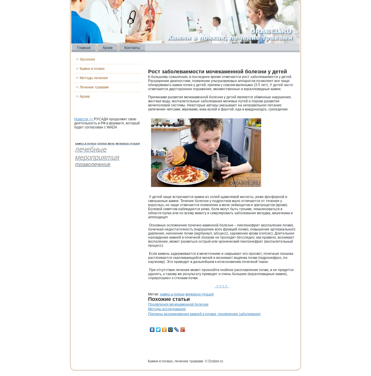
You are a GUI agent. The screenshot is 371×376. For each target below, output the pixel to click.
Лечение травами (94, 87)
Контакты (132, 48)
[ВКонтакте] (152, 329)
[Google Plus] (183, 329)
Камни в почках (92, 69)
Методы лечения (94, 78)
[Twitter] (158, 329)
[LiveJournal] (177, 329)
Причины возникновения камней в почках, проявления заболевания (204, 314)
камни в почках (172, 294)
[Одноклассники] (164, 329)
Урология (87, 59)
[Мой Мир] (171, 329)
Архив (107, 48)
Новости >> (84, 119)
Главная (84, 48)
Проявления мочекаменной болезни (178, 304)
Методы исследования (167, 309)
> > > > (222, 286)
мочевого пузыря (200, 294)
